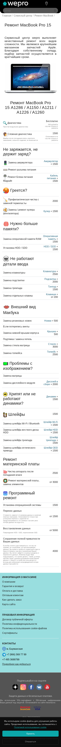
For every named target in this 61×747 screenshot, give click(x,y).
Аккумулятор (51, 161)
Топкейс (51, 351)
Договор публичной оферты (17, 619)
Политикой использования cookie (30, 727)
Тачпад (52, 286)
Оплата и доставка (12, 591)
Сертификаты (9, 633)
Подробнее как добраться (16, 664)
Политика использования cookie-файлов (24, 628)
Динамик (51, 396)
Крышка (51, 331)
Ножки (47, 320)
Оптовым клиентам (12, 595)
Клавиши (51, 294)
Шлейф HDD (51, 430)
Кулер (47, 211)
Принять (30, 733)
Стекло (52, 344)
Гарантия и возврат (13, 586)
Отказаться (30, 741)
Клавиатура (49, 271)
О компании (8, 582)
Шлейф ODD (51, 448)
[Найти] (55, 11)
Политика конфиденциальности (19, 624)
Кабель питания (52, 177)
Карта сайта (8, 604)
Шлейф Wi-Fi (51, 422)
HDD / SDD (50, 246)
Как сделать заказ (11, 599)
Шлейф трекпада (52, 438)
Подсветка (50, 279)
